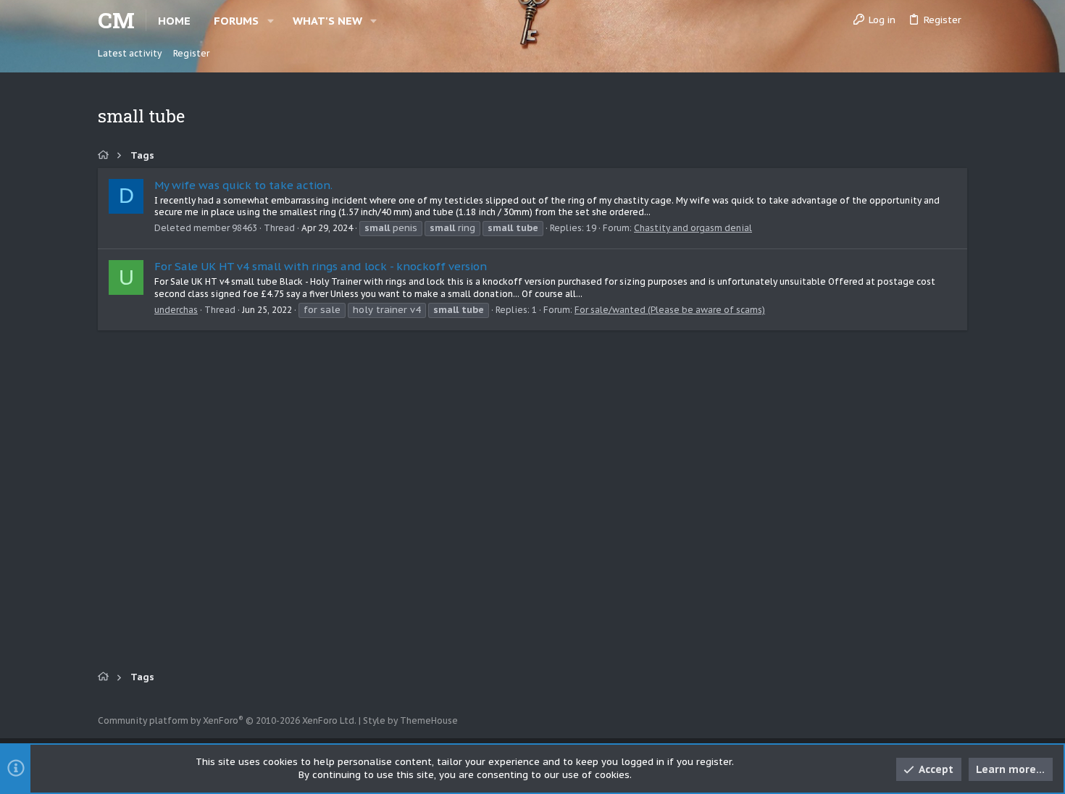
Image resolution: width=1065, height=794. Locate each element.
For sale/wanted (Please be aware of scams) (670, 309)
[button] (270, 21)
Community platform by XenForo (227, 720)
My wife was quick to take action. (243, 185)
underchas (176, 309)
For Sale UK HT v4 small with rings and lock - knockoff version (320, 266)
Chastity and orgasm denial (693, 227)
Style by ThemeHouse (410, 720)
